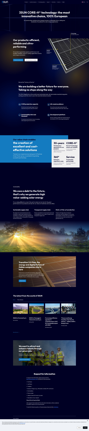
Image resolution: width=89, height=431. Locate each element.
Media (63, 2)
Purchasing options (41, 2)
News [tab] (14, 299)
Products (26, 2)
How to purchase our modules (31, 60)
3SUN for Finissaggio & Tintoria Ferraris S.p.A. (35, 318)
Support (48, 2)
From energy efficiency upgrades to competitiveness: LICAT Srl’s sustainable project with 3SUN (51, 321)
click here (56, 407)
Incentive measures (33, 2)
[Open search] (87, 2)
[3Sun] (5, 2)
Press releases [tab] (20, 299)
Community (54, 2)
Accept (85, 427)
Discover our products (18, 60)
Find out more (22, 280)
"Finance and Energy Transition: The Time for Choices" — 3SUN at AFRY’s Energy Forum (68, 320)
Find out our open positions (24, 359)
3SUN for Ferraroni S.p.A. (19, 318)
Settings (79, 427)
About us (58, 2)
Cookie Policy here (22, 423)
